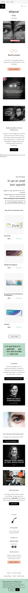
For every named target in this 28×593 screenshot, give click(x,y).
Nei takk (11, 589)
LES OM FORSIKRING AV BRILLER (15, 202)
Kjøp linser (14, 503)
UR (8, 2)
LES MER (14, 149)
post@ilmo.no (14, 544)
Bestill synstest (14, 69)
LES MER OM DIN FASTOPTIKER (14, 378)
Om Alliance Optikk (16, 573)
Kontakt (9, 573)
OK (17, 589)
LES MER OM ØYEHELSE (11, 441)
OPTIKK (3, 2)
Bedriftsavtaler (20, 576)
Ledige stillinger (7, 576)
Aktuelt (14, 576)
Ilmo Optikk (14, 18)
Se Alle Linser (14, 336)
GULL (12, 2)
